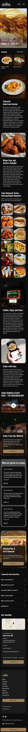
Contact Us (5, 695)
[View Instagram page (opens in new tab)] (6, 717)
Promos (4, 684)
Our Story (5, 686)
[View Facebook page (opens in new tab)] (3, 717)
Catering (4, 682)
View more (6, 479)
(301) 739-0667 (7, 649)
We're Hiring (5, 688)
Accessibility (5, 709)
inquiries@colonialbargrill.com (11, 652)
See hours (21, 657)
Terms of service (6, 706)
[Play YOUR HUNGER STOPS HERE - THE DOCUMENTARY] (13, 405)
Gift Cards (5, 693)
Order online (13, 662)
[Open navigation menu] (23, 4)
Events (4, 690)
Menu (19, 4)
